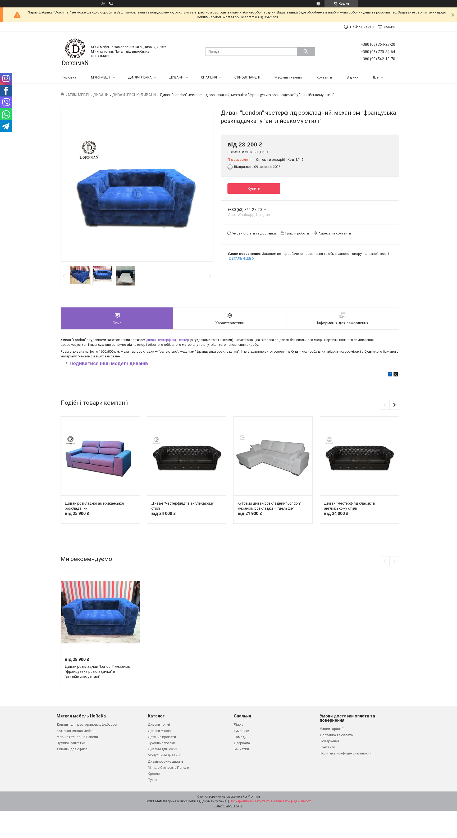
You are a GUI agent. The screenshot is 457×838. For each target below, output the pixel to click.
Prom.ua (254, 796)
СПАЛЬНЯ (209, 77)
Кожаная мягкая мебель (76, 731)
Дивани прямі (159, 724)
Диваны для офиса (72, 749)
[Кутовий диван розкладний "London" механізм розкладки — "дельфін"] (273, 456)
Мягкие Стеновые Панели (77, 737)
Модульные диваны (164, 755)
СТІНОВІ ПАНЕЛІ (247, 77)
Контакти (324, 77)
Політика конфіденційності (291, 801)
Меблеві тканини (288, 77)
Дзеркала (242, 743)
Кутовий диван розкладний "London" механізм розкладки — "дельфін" (269, 506)
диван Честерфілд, (167, 340)
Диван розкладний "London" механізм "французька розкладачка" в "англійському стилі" (98, 671)
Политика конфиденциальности (346, 753)
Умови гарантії (331, 729)
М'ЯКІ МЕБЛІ (101, 77)
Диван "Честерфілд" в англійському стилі (182, 506)
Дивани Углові (159, 731)
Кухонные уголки (161, 743)
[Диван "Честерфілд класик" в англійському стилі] (359, 456)
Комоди (240, 737)
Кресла (154, 774)
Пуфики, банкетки (71, 743)
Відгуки (352, 77)
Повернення (330, 741)
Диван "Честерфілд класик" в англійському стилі (349, 506)
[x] (396, 375)
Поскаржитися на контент (249, 801)
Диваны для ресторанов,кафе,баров (87, 724)
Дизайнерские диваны (166, 761)
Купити (254, 188)
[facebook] (390, 375)
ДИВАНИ (176, 77)
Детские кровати (162, 737)
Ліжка (238, 724)
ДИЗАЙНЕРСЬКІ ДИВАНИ (134, 95)
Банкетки (241, 749)
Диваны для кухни (162, 749)
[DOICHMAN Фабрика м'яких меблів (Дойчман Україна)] (75, 51)
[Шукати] (306, 51)
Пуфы (152, 780)
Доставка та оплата (336, 735)
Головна (69, 77)
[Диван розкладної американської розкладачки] (100, 456)
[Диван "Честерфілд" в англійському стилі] (186, 456)
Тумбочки (241, 731)
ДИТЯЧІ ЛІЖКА (140, 77)
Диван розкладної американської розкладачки (94, 506)
